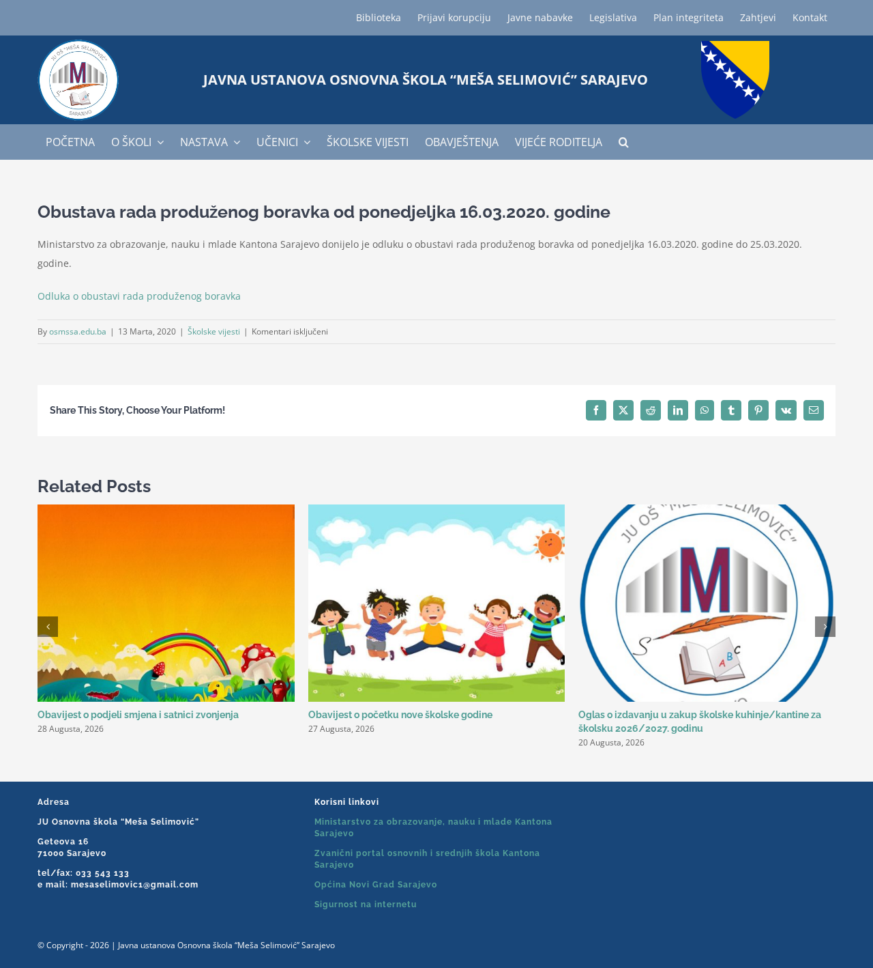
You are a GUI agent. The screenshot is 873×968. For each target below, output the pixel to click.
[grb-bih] (735, 45)
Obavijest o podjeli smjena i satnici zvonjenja (138, 714)
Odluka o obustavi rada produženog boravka (139, 295)
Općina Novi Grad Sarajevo (375, 884)
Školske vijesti (214, 331)
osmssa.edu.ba (77, 331)
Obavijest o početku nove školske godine (400, 714)
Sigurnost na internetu (365, 904)
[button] (623, 142)
